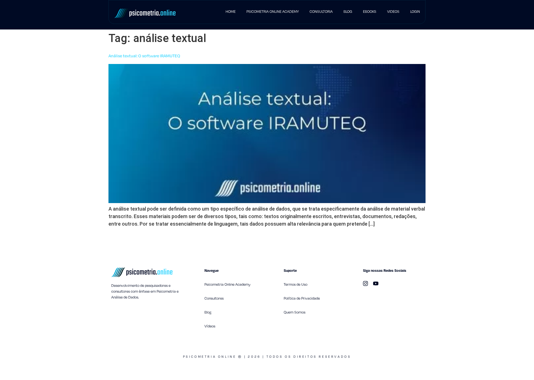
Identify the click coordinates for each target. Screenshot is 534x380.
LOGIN (415, 11)
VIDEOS (393, 11)
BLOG (347, 11)
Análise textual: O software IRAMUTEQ (144, 55)
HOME (231, 11)
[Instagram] (365, 283)
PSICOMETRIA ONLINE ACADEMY (272, 11)
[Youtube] (375, 283)
